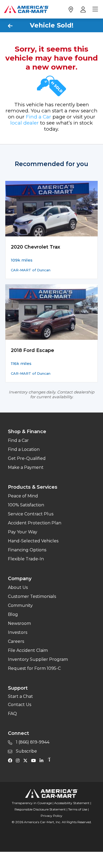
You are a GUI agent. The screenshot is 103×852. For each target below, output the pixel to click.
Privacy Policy (51, 816)
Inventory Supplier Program (38, 659)
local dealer (24, 123)
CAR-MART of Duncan (30, 270)
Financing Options (27, 549)
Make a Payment (26, 467)
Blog (13, 614)
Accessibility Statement (72, 803)
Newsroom (19, 623)
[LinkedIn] (43, 760)
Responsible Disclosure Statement (40, 809)
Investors (17, 632)
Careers (16, 641)
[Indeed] (49, 760)
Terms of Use (77, 809)
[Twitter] (26, 760)
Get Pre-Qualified (27, 458)
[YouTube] (35, 760)
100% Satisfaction (26, 504)
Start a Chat (20, 696)
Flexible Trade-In (26, 558)
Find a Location (24, 449)
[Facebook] (11, 760)
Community (20, 605)
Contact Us (19, 704)
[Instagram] (19, 760)
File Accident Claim (28, 650)
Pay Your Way (22, 531)
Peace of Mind (23, 495)
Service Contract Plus (30, 513)
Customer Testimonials (32, 596)
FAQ (12, 713)
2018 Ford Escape (32, 350)
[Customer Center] (82, 9)
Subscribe (26, 751)
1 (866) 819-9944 (32, 742)
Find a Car (38, 117)
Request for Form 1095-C (34, 668)
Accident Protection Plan (34, 522)
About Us (18, 587)
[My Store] (71, 9)
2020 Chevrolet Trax (35, 247)
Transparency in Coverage (32, 803)
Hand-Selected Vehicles (33, 540)
